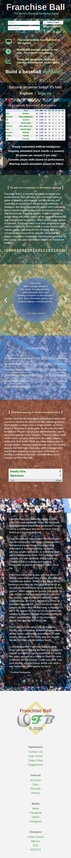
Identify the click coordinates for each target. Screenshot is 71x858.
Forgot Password (51, 26)
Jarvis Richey (20, 355)
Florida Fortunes (10, 361)
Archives (35, 780)
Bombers (7, 358)
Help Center (35, 756)
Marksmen (17, 475)
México (35, 841)
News (35, 808)
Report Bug (35, 760)
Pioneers (7, 381)
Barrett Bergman (21, 372)
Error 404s (8, 355)
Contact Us (35, 751)
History (35, 793)
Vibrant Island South (24, 375)
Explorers (7, 384)
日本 (35, 845)
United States (35, 836)
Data (35, 784)
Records (35, 788)
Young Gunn (24, 361)
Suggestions (35, 764)
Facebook (36, 812)
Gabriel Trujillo (25, 364)
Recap (58, 480)
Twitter (35, 817)
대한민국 (35, 849)
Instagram (35, 821)
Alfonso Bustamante (26, 358)
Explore (26, 93)
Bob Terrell (17, 367)
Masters (7, 367)
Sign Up (44, 93)
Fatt (6, 375)
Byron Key (18, 369)
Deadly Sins (18, 471)
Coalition (7, 369)
